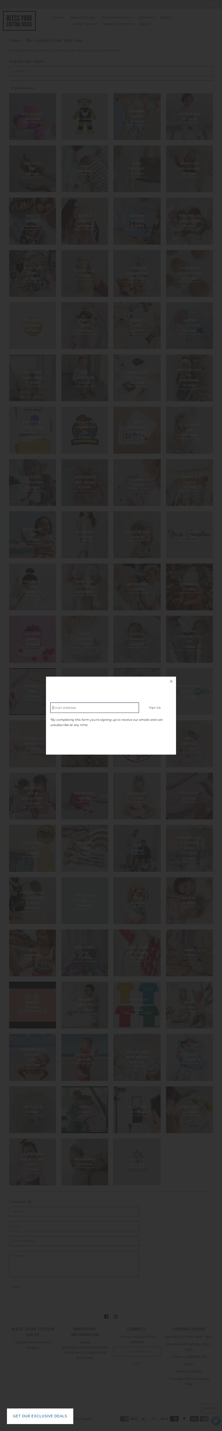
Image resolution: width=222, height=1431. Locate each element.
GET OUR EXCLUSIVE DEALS (40, 1416)
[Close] (171, 681)
